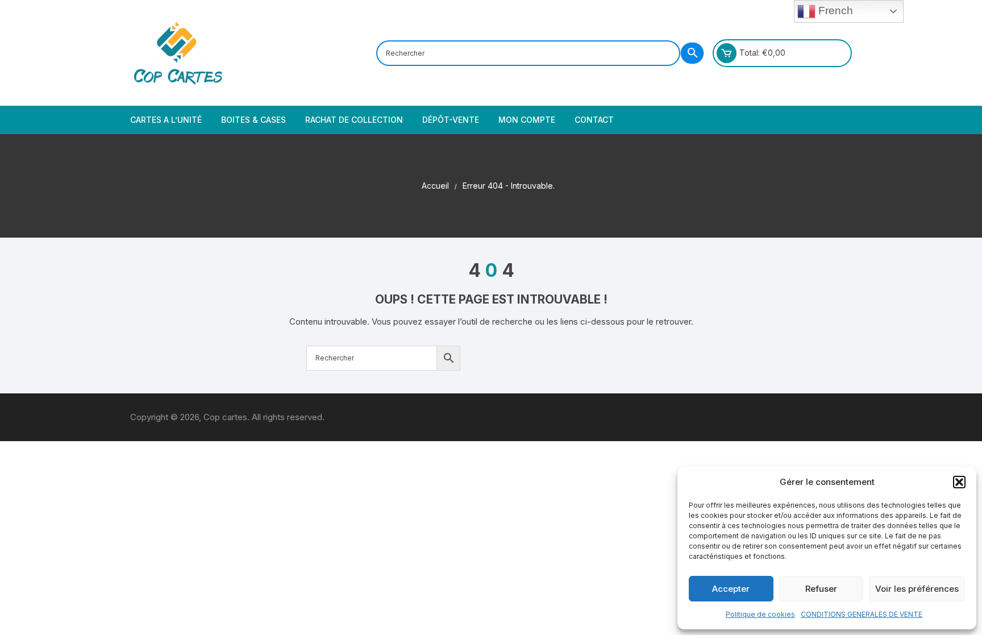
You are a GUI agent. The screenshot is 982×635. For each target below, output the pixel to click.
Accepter (731, 588)
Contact (594, 119)
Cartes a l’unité (166, 119)
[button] (959, 482)
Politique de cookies (760, 614)
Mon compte (526, 119)
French (834, 10)
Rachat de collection (354, 119)
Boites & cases (253, 119)
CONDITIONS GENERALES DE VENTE (861, 614)
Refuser (821, 588)
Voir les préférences (917, 588)
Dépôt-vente (450, 119)
